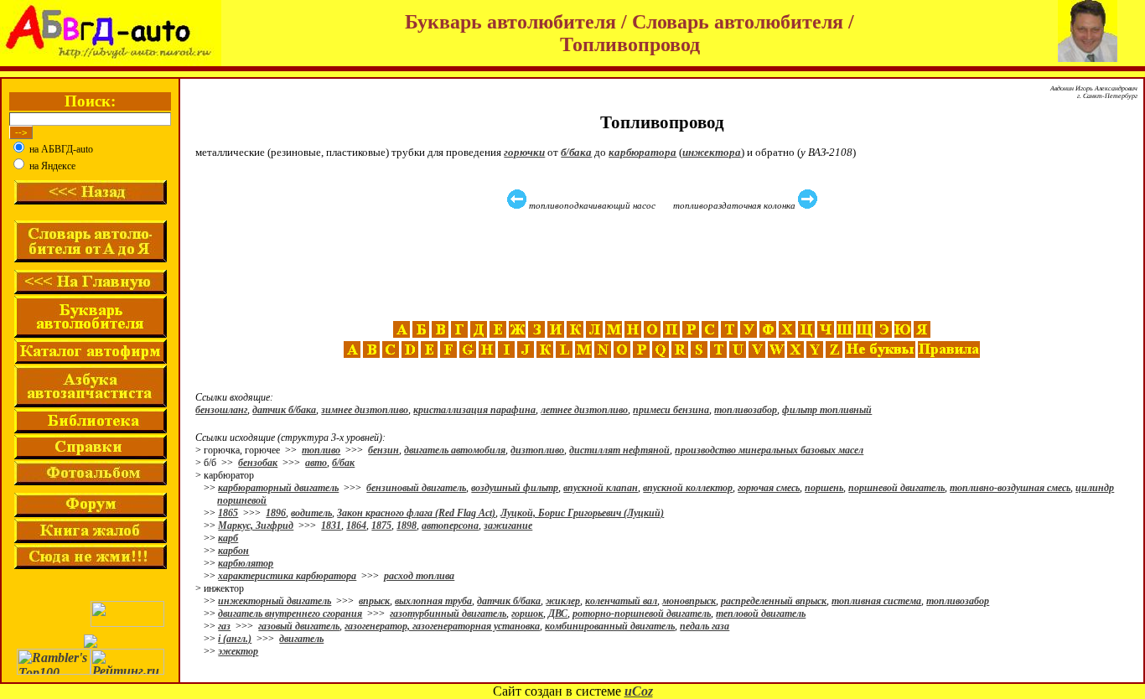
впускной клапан (600, 488)
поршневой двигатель (896, 488)
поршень (824, 488)
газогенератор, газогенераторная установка (442, 626)
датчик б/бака (284, 410)
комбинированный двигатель (610, 626)
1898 (406, 525)
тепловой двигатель (761, 613)
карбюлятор (245, 563)
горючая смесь (769, 488)
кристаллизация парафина (474, 410)
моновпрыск (689, 601)
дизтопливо (537, 450)
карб (228, 538)
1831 (331, 525)
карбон (233, 551)
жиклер (563, 601)
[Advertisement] (664, 266)
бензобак (257, 463)
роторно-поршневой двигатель (641, 613)
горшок (527, 613)
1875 (381, 525)
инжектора (711, 152)
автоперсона (450, 525)
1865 (228, 513)
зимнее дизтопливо (364, 410)
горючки (524, 152)
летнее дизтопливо (584, 410)
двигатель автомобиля (454, 450)
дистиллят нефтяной (619, 450)
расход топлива (419, 576)
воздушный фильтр (514, 488)
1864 (356, 525)
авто (316, 463)
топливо (321, 450)
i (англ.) (234, 639)
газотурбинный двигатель (448, 613)
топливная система (876, 601)
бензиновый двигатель (416, 488)
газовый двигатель (298, 626)
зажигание (508, 525)
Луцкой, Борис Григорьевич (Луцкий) (582, 513)
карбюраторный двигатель (278, 488)
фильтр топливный (827, 410)
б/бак (343, 463)
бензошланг (221, 410)
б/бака (576, 152)
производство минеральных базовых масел (769, 450)
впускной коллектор (688, 488)
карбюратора (642, 152)
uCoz (638, 691)
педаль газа (704, 626)
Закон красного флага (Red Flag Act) (416, 513)
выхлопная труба (433, 601)
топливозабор (745, 410)
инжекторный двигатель (274, 601)
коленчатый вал (621, 601)
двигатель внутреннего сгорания (290, 613)
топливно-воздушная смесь (1010, 488)
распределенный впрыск (773, 601)
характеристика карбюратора (287, 576)
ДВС (557, 613)
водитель (311, 513)
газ (224, 626)
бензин (383, 450)
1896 (276, 513)
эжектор (238, 651)
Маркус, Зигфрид (255, 525)
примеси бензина (671, 410)
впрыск (374, 601)
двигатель (301, 639)
